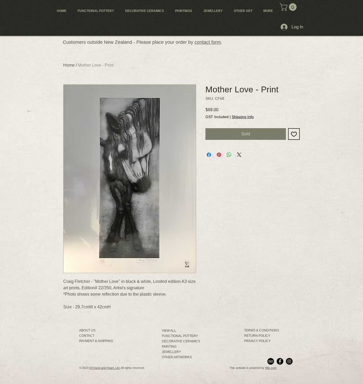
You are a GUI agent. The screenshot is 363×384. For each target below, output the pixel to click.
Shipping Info (243, 117)
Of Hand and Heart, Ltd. (104, 367)
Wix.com (270, 367)
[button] (289, 7)
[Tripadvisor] (270, 361)
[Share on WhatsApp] (229, 155)
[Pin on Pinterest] (219, 155)
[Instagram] (289, 361)
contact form (208, 42)
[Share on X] (239, 155)
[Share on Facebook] (209, 155)
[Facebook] (280, 361)
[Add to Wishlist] (294, 134)
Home (69, 65)
